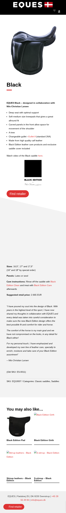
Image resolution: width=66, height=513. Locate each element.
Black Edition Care (43, 285)
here (40, 155)
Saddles (55, 381)
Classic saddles (42, 381)
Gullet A (32, 136)
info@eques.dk (38, 500)
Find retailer (15, 506)
